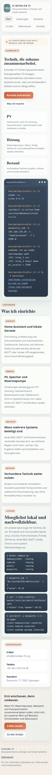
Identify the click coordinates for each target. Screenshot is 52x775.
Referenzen (24, 26)
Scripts (9, 26)
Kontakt (40, 26)
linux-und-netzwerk (20, 287)
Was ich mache (15, 103)
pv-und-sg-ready (18, 283)
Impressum (7, 757)
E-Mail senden (15, 726)
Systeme (38, 19)
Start (8, 19)
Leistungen (22, 19)
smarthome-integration (22, 279)
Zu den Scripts (15, 734)
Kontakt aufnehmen (18, 95)
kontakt (12, 290)
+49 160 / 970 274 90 (17, 668)
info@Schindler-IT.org (18, 656)
